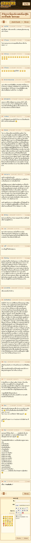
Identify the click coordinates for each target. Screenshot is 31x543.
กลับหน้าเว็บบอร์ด (16, 22)
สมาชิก (26, 3)
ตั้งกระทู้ (26, 22)
